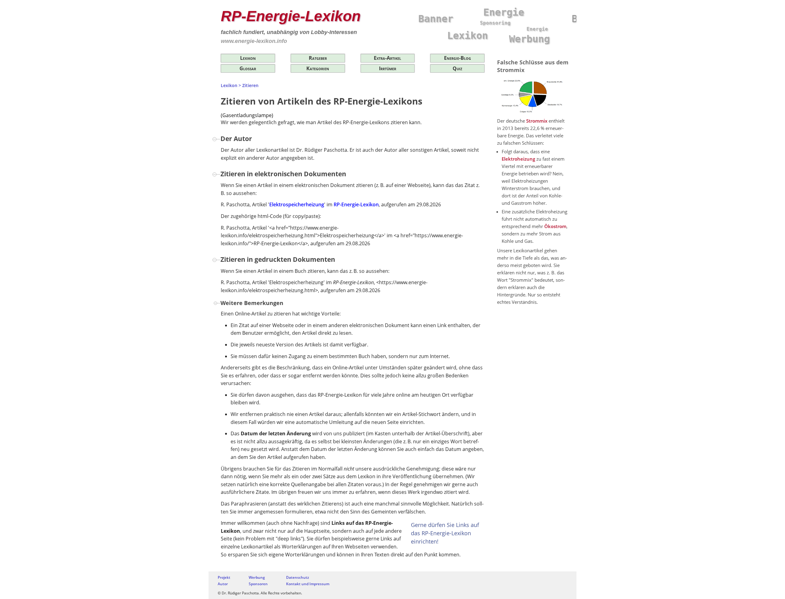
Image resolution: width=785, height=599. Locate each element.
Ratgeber (318, 58)
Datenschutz (297, 577)
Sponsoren (258, 583)
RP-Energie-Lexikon (291, 16)
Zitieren (250, 85)
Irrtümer (387, 68)
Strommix (536, 121)
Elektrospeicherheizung (296, 204)
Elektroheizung (518, 159)
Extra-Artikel (387, 58)
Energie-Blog (457, 58)
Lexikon (248, 58)
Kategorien (317, 68)
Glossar (247, 68)
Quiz (457, 68)
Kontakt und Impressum (307, 583)
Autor (223, 583)
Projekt (224, 577)
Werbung (257, 577)
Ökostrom (555, 226)
